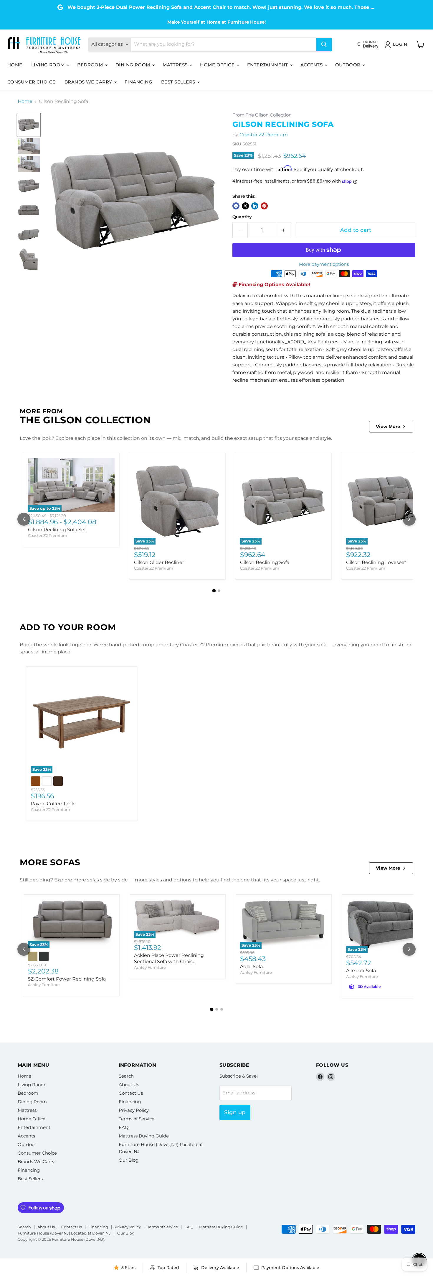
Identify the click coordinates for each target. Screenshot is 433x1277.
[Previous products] (23, 519)
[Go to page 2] (219, 590)
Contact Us (131, 1093)
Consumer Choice (31, 82)
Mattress (176, 65)
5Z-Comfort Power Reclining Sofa (67, 979)
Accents (312, 65)
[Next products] (409, 519)
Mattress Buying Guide (144, 1136)
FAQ (124, 1127)
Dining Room (133, 65)
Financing (138, 82)
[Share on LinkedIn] (254, 205)
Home (14, 65)
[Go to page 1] (214, 591)
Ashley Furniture (44, 984)
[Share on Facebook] (235, 205)
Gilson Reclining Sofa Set (57, 529)
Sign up (235, 1112)
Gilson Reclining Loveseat (376, 562)
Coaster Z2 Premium (263, 134)
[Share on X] (245, 205)
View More (388, 426)
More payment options (324, 264)
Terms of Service (136, 1119)
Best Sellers (178, 82)
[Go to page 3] (221, 1009)
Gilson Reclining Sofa (264, 562)
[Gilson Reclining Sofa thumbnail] (28, 125)
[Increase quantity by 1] (283, 230)
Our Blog (128, 1160)
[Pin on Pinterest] (264, 205)
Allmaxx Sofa (361, 970)
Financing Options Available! (273, 284)
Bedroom (90, 65)
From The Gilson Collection (262, 115)
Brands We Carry (89, 82)
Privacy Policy (134, 1110)
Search (126, 1076)
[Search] (324, 44)
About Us (129, 1084)
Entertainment (268, 65)
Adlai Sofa (251, 966)
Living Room (48, 65)
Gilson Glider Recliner (159, 562)
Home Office (218, 65)
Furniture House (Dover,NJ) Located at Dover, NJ (64, 1233)
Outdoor (348, 65)
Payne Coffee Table (53, 803)
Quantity (242, 216)
